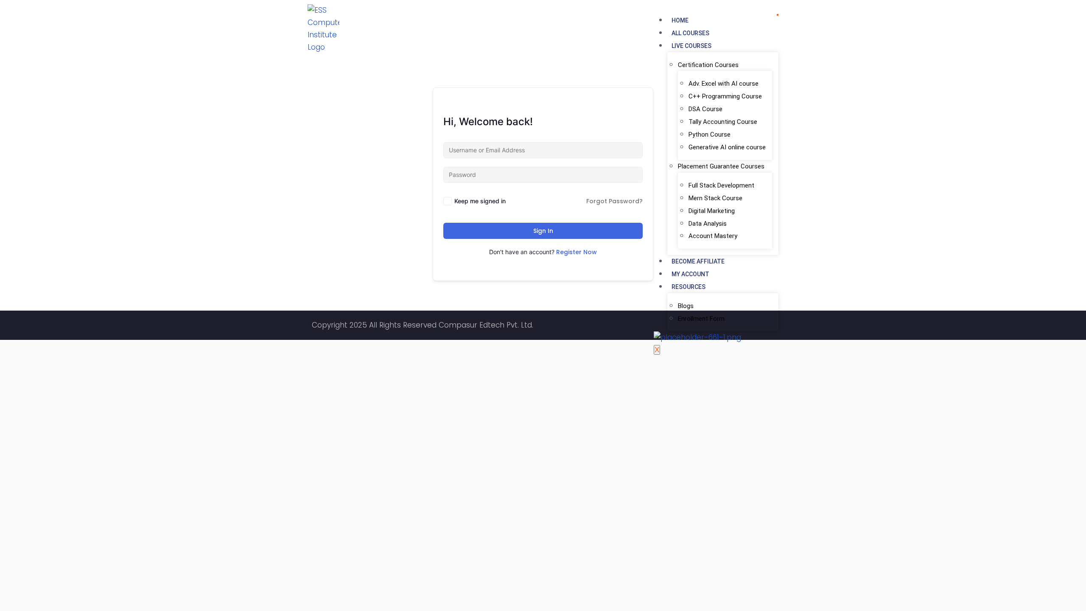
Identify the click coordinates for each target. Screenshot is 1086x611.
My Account (690, 274)
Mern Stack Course (715, 198)
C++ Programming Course (725, 96)
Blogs (686, 306)
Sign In (543, 231)
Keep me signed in (480, 201)
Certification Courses (708, 65)
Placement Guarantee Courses (721, 166)
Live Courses (691, 45)
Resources (688, 286)
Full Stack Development (721, 185)
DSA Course (705, 109)
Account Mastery (713, 236)
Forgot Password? (614, 201)
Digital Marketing (712, 211)
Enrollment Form (701, 318)
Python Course (710, 134)
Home (680, 20)
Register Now (576, 252)
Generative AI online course (727, 147)
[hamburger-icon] (777, 15)
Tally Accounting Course (723, 122)
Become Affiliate (698, 261)
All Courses (690, 33)
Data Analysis (708, 223)
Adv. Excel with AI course (724, 83)
